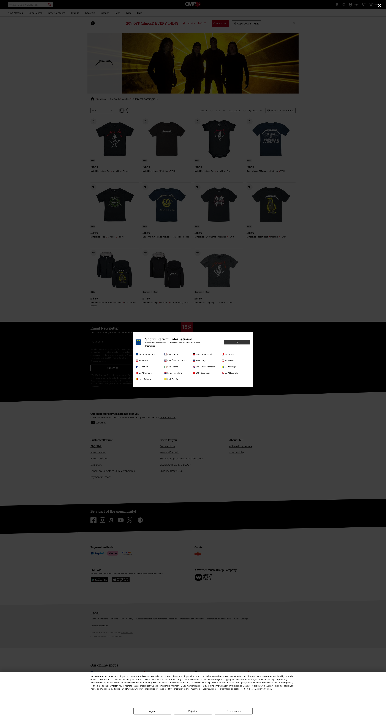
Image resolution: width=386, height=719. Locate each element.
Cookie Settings (203, 688)
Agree (152, 711)
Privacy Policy (265, 688)
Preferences (234, 711)
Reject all (193, 711)
